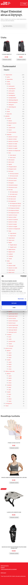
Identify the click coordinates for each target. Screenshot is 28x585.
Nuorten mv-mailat (12, 222)
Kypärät (10, 164)
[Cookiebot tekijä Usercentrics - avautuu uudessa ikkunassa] (20, 276)
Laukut (9, 339)
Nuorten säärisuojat (12, 327)
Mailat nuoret (11, 272)
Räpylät (10, 242)
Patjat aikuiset (13, 233)
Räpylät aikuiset (13, 244)
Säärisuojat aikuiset (12, 330)
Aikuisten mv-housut (12, 136)
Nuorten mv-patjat (12, 224)
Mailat (8, 261)
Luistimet (9, 118)
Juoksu (8, 77)
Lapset (9, 353)
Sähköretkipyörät (12, 107)
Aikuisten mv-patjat (12, 146)
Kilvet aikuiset (13, 155)
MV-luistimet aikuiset (13, 185)
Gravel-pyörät (11, 86)
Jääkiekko (7, 116)
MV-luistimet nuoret (12, 187)
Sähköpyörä (11, 104)
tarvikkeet (10, 254)
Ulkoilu (8, 111)
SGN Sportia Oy (5, 565)
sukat (9, 389)
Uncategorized (8, 403)
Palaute (3, 567)
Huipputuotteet (8, 74)
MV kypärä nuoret (12, 169)
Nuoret (10, 130)
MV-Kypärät (11, 182)
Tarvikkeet (10, 256)
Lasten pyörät (11, 90)
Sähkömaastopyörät (12, 102)
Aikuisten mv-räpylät (12, 148)
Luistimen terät (11, 127)
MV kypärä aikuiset (12, 166)
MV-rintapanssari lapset (13, 210)
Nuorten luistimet (12, 132)
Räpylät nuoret (13, 247)
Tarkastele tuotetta (7, 59)
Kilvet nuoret (13, 157)
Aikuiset (10, 120)
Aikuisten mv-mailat (12, 143)
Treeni (8, 109)
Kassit (9, 336)
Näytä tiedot (21, 298)
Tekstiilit (8, 359)
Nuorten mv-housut (12, 215)
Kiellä (14, 307)
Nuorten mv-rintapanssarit (14, 228)
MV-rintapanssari (12, 201)
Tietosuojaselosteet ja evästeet (9, 569)
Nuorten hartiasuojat (13, 320)
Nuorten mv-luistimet (13, 219)
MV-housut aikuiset (14, 173)
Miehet (9, 355)
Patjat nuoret (13, 235)
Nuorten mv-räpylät (12, 226)
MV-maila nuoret (13, 194)
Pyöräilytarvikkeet (12, 97)
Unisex (9, 369)
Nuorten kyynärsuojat (13, 325)
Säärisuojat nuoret (12, 332)
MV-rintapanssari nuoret (15, 205)
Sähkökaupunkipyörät (13, 100)
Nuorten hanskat (12, 318)
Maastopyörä (11, 93)
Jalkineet (9, 350)
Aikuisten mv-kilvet (12, 139)
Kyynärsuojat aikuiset (13, 313)
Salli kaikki (14, 303)
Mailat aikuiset (11, 270)
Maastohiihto (10, 79)
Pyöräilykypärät (11, 95)
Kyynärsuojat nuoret (12, 316)
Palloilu (8, 81)
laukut (9, 387)
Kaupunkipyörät (11, 88)
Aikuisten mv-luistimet (13, 141)
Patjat (9, 231)
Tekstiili (10, 258)
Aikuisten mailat (11, 265)
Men (9, 396)
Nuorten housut (11, 323)
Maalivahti (9, 134)
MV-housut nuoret (14, 175)
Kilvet (9, 153)
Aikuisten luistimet (12, 123)
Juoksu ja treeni (8, 348)
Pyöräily (8, 84)
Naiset (9, 357)
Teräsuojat (10, 346)
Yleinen (6, 405)
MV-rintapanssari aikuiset (15, 203)
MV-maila (10, 189)
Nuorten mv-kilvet (12, 217)
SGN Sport (3, 573)
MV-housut (10, 171)
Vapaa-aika (9, 113)
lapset (9, 125)
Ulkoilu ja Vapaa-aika (9, 371)
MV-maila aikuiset (14, 192)
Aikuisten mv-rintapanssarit (14, 150)
